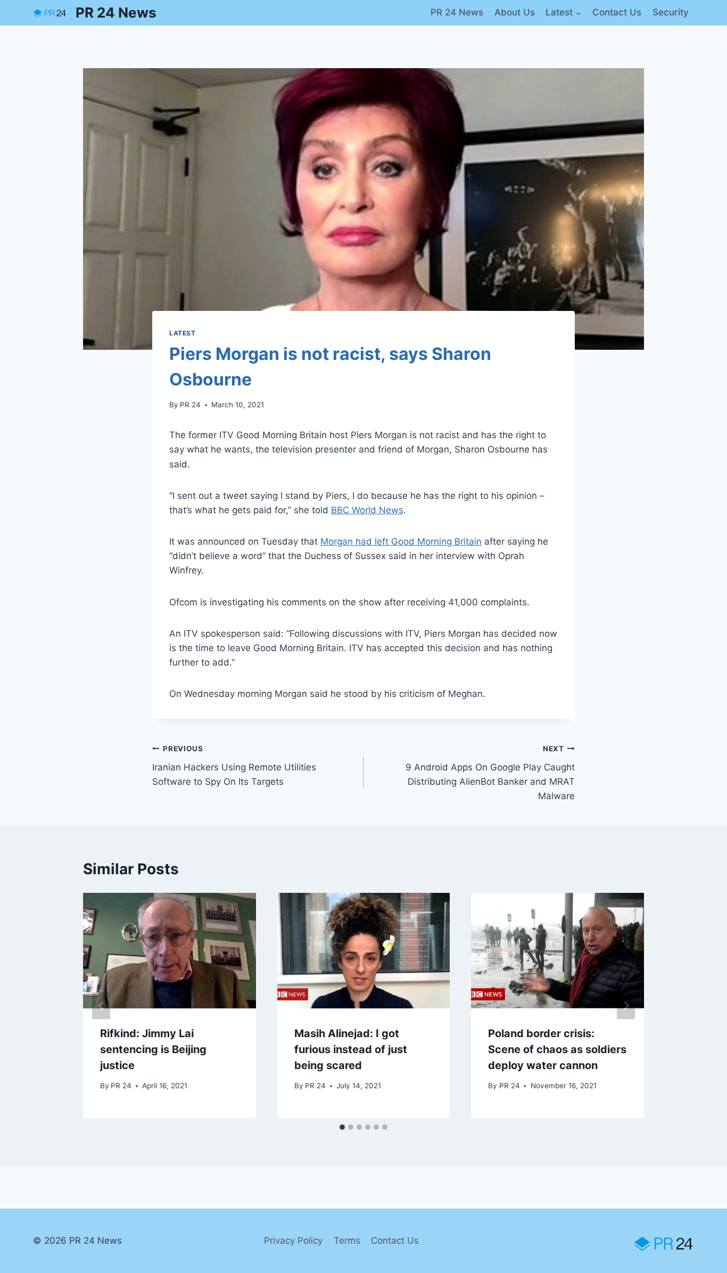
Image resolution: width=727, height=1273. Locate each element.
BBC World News (367, 510)
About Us (514, 12)
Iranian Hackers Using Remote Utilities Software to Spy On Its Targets (234, 765)
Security (670, 12)
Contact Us (616, 12)
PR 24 (190, 404)
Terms (347, 1240)
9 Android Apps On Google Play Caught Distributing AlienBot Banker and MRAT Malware (490, 772)
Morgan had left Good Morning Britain (401, 541)
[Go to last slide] (101, 1005)
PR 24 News (457, 12)
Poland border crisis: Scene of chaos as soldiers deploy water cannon (557, 1049)
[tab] (342, 1127)
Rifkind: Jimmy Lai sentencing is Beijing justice (153, 1049)
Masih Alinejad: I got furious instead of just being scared (350, 1049)
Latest (182, 333)
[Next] (626, 1005)
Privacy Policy (293, 1240)
